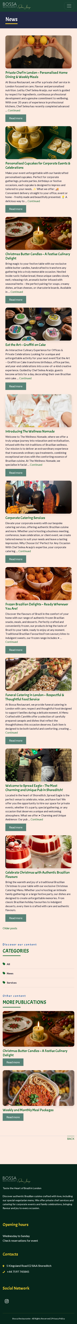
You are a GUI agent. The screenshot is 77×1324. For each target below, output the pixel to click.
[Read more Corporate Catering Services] (38, 496)
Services (12, 982)
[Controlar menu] (69, 5)
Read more (15, 118)
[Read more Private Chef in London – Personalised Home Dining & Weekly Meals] (38, 51)
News (10, 973)
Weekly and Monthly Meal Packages (28, 1110)
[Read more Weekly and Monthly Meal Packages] (38, 1087)
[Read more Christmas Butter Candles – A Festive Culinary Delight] (38, 233)
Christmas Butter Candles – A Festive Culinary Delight (37, 256)
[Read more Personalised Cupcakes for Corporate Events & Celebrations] (38, 142)
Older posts (10, 928)
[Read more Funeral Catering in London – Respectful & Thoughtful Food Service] (38, 673)
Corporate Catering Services (25, 518)
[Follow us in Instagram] (7, 1301)
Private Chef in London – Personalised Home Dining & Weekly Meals (36, 74)
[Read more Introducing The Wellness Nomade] (38, 410)
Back (70, 1138)
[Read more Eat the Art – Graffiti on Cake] (38, 323)
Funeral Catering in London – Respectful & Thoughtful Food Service (34, 697)
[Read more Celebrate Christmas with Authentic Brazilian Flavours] (38, 851)
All (8, 964)
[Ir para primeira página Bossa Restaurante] (25, 5)
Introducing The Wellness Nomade (30, 431)
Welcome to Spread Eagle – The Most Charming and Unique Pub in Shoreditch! (34, 787)
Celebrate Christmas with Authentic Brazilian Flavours (37, 874)
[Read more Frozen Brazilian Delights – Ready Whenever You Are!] (38, 583)
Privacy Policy (58, 1318)
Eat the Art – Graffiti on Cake (25, 345)
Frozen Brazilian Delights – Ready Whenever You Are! (36, 606)
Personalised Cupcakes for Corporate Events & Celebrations (37, 165)
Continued (14, 110)
